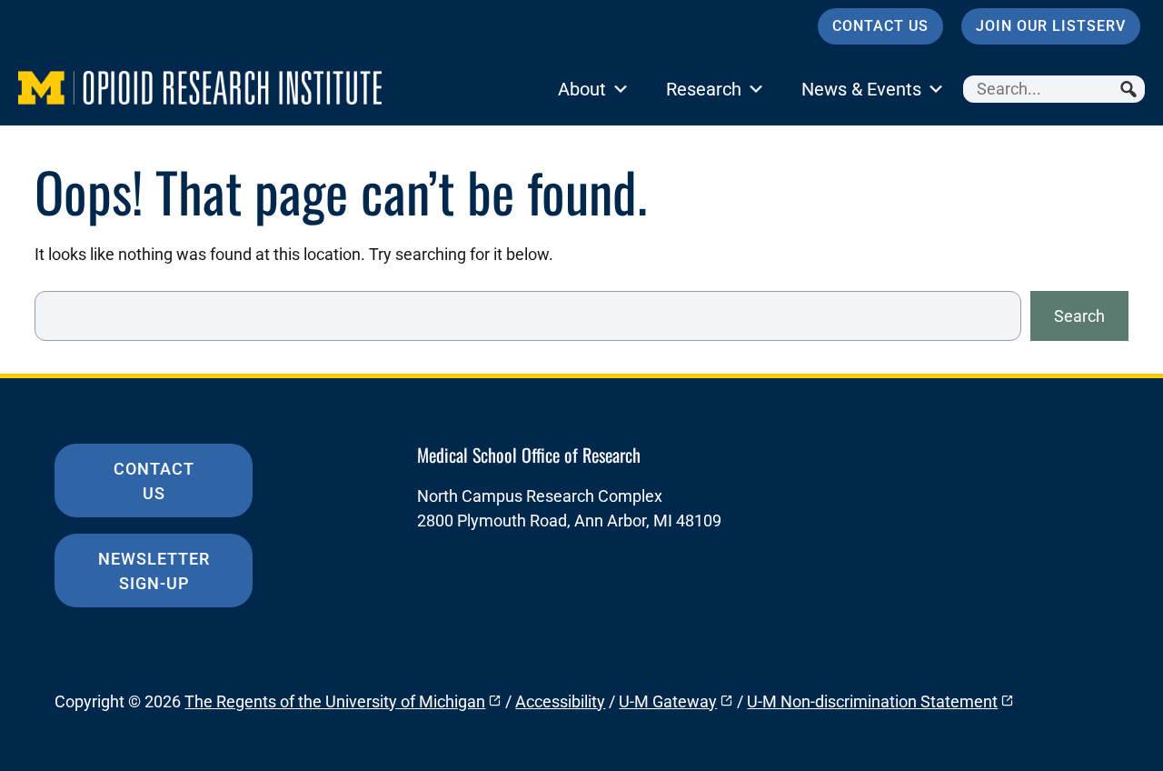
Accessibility (560, 701)
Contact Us (880, 26)
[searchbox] (1054, 89)
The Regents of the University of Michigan (334, 701)
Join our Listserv (1051, 26)
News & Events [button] (861, 89)
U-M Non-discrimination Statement (872, 701)
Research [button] (703, 89)
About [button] (582, 89)
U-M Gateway (668, 701)
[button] (1131, 89)
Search (1079, 315)
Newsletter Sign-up (154, 571)
